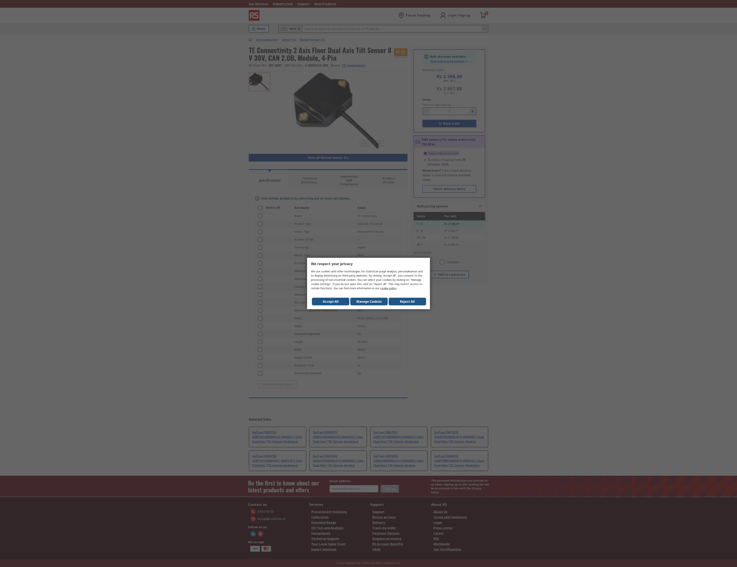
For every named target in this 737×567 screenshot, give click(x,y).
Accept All (331, 301)
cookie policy (388, 288)
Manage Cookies (369, 301)
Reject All (407, 301)
